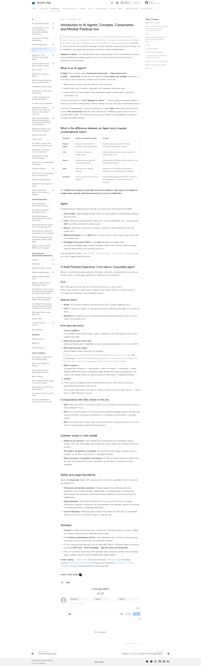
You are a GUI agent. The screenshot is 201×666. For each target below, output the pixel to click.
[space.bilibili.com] (164, 661)
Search (126, 3)
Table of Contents (151, 19)
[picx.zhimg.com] (147, 661)
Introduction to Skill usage (124, 253)
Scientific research (69, 8)
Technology (43, 8)
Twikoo (134, 643)
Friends (112, 8)
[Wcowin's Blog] (33, 2)
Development (55, 8)
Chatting (82, 8)
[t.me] (151, 661)
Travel (90, 8)
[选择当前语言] (117, 3)
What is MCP (88, 253)
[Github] (160, 661)
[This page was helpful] (98, 593)
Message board (101, 8)
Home (34, 8)
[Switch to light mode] (112, 3)
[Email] (168, 661)
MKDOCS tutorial (131, 8)
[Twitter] (155, 661)
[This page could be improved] (102, 593)
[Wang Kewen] (80, 575)
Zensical (42, 663)
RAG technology (104, 253)
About (120, 8)
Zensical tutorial (147, 8)
